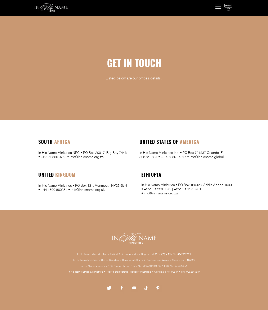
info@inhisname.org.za (87, 157)
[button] (218, 6)
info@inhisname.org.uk (88, 190)
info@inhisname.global (207, 157)
